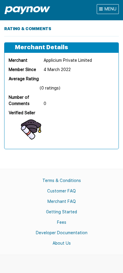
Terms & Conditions (61, 180)
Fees (61, 222)
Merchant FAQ (61, 201)
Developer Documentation (61, 232)
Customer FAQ (61, 191)
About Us (62, 243)
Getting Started (61, 211)
